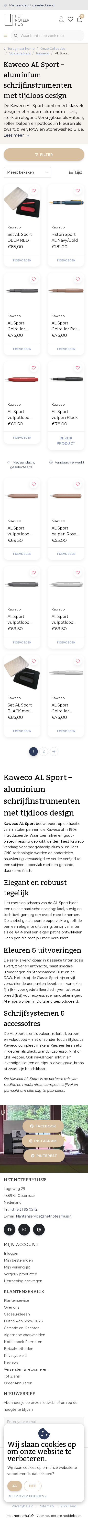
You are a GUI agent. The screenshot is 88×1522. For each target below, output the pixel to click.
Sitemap (47, 1506)
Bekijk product (66, 441)
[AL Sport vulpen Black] (66, 379)
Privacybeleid (22, 1506)
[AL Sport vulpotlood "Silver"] (66, 584)
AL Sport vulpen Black (65, 414)
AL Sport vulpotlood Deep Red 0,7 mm (21, 415)
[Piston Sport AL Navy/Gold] (66, 202)
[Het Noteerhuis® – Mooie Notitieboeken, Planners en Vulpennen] (26, 19)
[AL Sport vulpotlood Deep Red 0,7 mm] (22, 379)
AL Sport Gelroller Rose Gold (66, 326)
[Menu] (5, 36)
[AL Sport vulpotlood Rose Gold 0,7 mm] (22, 496)
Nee (32, 1486)
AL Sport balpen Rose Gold (64, 531)
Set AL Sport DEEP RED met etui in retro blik (20, 237)
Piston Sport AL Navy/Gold (65, 237)
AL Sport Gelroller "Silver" (60, 708)
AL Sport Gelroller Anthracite (18, 326)
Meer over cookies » (27, 1496)
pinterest (46, 1156)
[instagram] (24, 1229)
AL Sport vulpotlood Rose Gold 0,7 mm (21, 531)
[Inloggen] (61, 20)
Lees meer (14, 135)
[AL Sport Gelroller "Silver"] (66, 673)
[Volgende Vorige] (54, 751)
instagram (45, 1141)
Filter (46, 154)
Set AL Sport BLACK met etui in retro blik (20, 708)
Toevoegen (21, 260)
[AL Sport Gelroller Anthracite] (22, 290)
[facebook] (9, 1229)
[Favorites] (70, 20)
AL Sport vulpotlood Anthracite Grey (19, 619)
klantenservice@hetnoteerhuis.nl (44, 1216)
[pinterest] (39, 1229)
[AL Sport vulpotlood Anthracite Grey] (22, 584)
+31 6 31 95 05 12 (23, 1209)
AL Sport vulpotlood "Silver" (63, 619)
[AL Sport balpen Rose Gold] (66, 496)
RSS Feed (68, 1506)
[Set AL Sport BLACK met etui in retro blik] (22, 673)
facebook (45, 1126)
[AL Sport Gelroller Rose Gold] (66, 290)
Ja (14, 1486)
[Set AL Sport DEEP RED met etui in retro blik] (22, 202)
